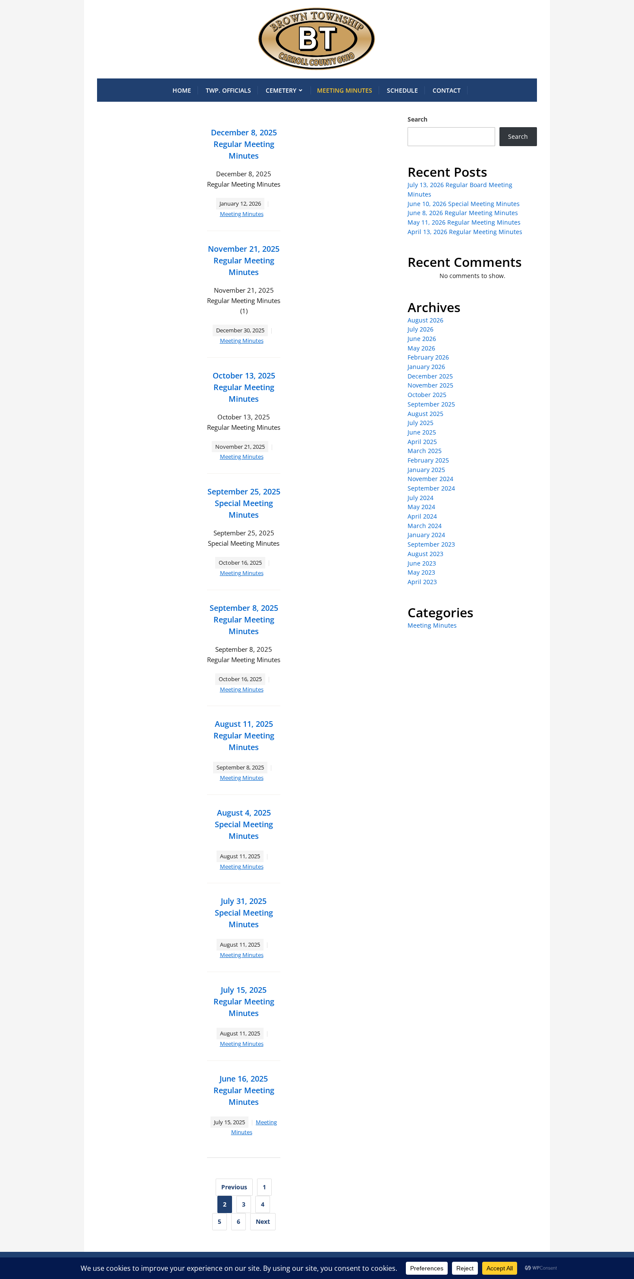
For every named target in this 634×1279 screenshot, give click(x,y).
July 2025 (420, 423)
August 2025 (425, 414)
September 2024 (431, 488)
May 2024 (421, 507)
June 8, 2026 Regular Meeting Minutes (463, 213)
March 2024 (425, 526)
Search (417, 119)
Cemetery (281, 90)
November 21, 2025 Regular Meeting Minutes (243, 260)
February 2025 (428, 460)
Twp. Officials (228, 90)
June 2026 (422, 339)
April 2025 (422, 442)
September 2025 (431, 404)
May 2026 (421, 348)
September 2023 (431, 544)
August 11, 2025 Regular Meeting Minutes (243, 735)
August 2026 (425, 320)
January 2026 (426, 367)
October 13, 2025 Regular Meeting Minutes (244, 387)
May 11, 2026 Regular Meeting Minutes (464, 222)
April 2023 (422, 582)
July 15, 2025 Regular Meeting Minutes (243, 1001)
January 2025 (426, 470)
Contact (447, 90)
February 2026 (428, 357)
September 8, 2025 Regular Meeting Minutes (244, 619)
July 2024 (420, 498)
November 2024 (430, 479)
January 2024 (426, 535)
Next (263, 1221)
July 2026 (420, 329)
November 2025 (430, 385)
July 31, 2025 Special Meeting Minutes (244, 912)
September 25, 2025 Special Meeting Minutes (243, 503)
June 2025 (422, 432)
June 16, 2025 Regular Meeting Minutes (243, 1090)
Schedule (402, 90)
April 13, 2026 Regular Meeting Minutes (465, 232)
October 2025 (427, 395)
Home (182, 90)
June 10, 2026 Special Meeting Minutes (464, 204)
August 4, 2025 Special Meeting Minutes (244, 824)
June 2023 (422, 563)
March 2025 (425, 451)
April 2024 (422, 516)
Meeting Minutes (344, 90)
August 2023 (425, 554)
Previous (234, 1187)
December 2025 (430, 376)
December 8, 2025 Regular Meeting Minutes (244, 144)
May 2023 (421, 572)
